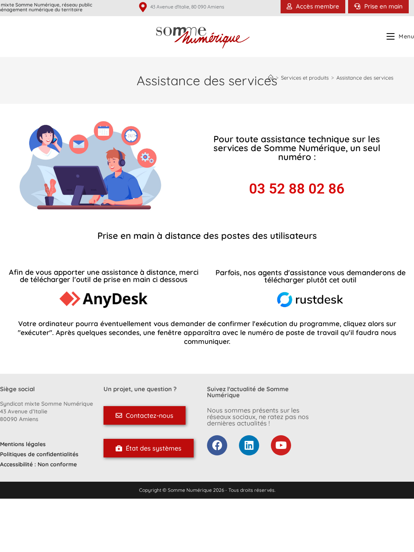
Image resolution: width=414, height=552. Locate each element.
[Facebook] (217, 445)
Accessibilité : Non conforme (38, 464)
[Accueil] (270, 77)
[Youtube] (281, 445)
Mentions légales (23, 444)
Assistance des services (364, 77)
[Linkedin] (249, 445)
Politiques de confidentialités (39, 454)
